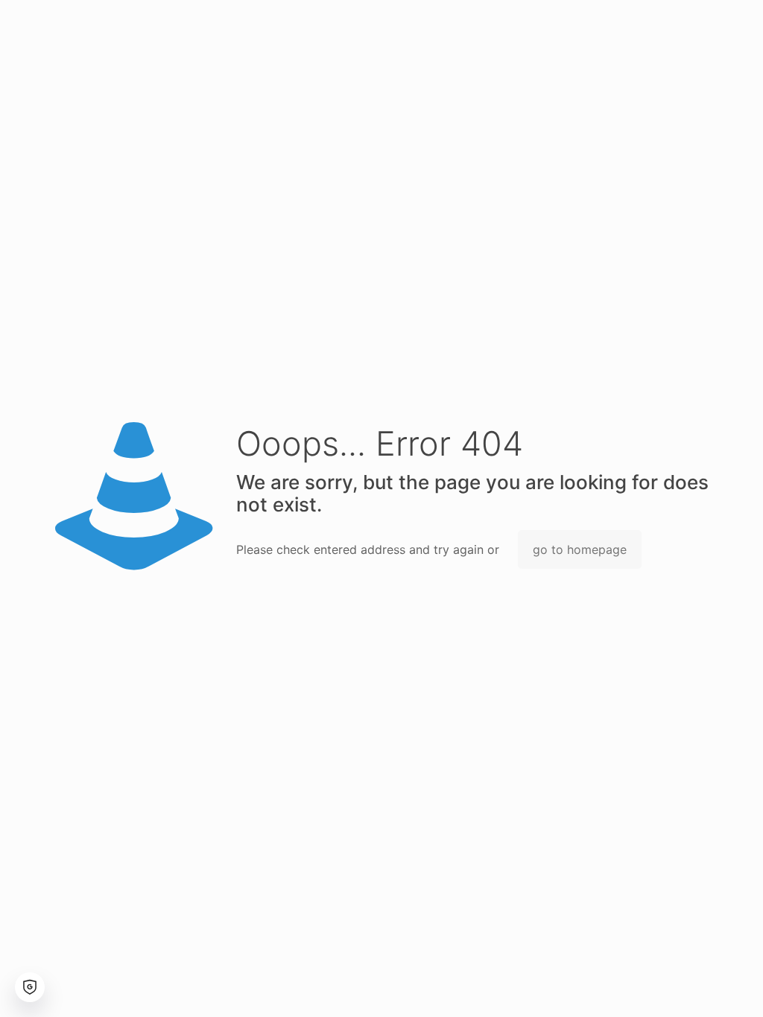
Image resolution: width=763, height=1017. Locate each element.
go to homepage (580, 549)
